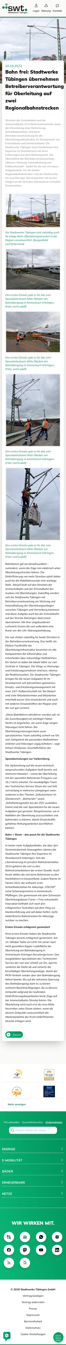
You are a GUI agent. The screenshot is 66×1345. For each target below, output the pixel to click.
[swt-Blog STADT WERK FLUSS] (9, 1237)
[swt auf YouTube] (41, 1250)
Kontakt (57, 10)
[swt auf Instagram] (57, 1237)
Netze (7, 1194)
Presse (33, 1308)
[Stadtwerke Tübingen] (11, 8)
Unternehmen (53, 1122)
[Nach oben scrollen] (58, 1326)
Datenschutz (33, 1327)
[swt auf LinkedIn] (57, 1250)
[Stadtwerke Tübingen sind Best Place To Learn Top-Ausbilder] (49, 1075)
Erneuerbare (13, 1182)
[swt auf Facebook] (9, 1250)
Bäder (7, 1171)
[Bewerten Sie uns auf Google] (25, 1263)
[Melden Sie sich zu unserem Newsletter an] (25, 1237)
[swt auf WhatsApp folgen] (41, 1237)
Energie (8, 1149)
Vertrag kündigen (33, 1295)
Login (36, 10)
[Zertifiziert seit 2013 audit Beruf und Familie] (17, 1075)
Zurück (17, 1034)
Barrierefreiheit (33, 1321)
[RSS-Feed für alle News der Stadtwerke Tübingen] (9, 1263)
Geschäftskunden (32, 1122)
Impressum (33, 1315)
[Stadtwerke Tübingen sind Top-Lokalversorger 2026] (17, 1091)
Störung (46, 10)
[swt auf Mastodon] (25, 1250)
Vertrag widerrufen (33, 1302)
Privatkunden (12, 1122)
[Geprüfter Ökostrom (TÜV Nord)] (49, 1091)
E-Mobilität (12, 1160)
